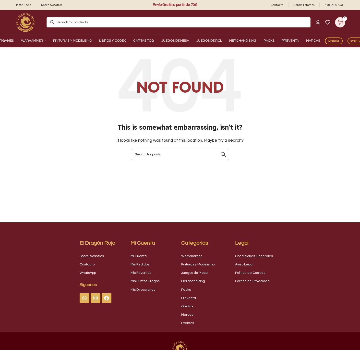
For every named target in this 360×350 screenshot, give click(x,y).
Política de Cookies (250, 273)
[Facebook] (106, 298)
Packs (186, 289)
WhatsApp (88, 273)
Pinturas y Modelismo (198, 264)
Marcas (187, 314)
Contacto (87, 264)
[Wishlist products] (328, 22)
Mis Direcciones (143, 289)
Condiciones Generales (254, 256)
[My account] (318, 22)
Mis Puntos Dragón (145, 281)
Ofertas (334, 40)
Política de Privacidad (252, 281)
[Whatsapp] (84, 298)
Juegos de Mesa (194, 273)
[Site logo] (26, 22)
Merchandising (193, 281)
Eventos (187, 323)
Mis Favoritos (141, 273)
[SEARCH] (223, 154)
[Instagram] (95, 298)
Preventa (188, 298)
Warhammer (191, 256)
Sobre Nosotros (92, 256)
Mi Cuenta (139, 256)
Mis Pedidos (140, 264)
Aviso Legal (244, 264)
